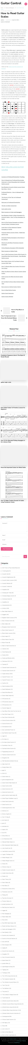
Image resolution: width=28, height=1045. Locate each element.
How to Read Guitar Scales (8, 290)
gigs (3, 770)
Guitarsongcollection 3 (7, 807)
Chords (4, 655)
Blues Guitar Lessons (7, 633)
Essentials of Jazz (6, 745)
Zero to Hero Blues (6, 1032)
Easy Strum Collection (7, 717)
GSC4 (3, 773)
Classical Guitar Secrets (8, 670)
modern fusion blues (7, 873)
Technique (4, 973)
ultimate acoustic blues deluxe (9, 1001)
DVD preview (5, 698)
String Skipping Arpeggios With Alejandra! (12, 248)
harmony (4, 811)
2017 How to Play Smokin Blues (10, 568)
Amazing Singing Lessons (8, 596)
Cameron (4, 649)
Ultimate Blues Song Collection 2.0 (10, 1010)
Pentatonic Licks (6, 892)
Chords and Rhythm (6, 658)
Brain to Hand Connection (8, 645)
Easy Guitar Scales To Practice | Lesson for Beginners (13, 408)
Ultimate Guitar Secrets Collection (10, 1013)
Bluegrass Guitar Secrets (8, 627)
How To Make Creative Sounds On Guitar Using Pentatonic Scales (12, 501)
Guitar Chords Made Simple (8, 783)
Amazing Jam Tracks (7, 593)
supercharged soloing (7, 966)
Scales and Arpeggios (6, 10)
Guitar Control (11, 3)
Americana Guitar (6, 599)
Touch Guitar (5, 998)
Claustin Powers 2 (6, 680)
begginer (4, 614)
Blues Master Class (7, 639)
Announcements (6, 605)
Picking (4, 895)
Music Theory (5, 879)
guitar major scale (6, 382)
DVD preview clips (6, 702)
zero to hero (5, 1029)
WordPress (17, 1042)
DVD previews (5, 705)
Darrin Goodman (6, 686)
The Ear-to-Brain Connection (9, 206)
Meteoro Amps (6, 867)
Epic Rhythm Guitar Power (8, 733)
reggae (4, 910)
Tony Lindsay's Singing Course (9, 994)
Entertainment (5, 726)
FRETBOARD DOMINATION (9, 761)
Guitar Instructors (6, 789)
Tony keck (4, 991)
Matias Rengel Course (7, 860)
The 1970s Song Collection (8, 976)
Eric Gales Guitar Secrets (8, 742)
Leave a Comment (5, 22)
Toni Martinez (5, 988)
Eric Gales (4, 739)
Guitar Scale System (7, 801)
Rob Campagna (5, 913)
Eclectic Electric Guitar (7, 720)
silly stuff (4, 941)
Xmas (3, 1026)
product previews (6, 904)
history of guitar (6, 814)
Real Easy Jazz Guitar (7, 907)
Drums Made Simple (7, 695)
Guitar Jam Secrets (6, 792)
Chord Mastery (5, 652)
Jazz (3, 832)
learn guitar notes (6, 209)
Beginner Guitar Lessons (8, 617)
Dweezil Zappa (5, 708)
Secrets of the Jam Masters (8, 938)
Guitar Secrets (5, 804)
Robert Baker (5, 917)
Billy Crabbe (5, 624)
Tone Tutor (5, 985)
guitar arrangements (7, 779)
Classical (4, 664)
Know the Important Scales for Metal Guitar (13, 467)
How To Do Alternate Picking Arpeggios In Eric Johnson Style (13, 441)
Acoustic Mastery (6, 583)
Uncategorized (5, 1016)
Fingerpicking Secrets (7, 751)
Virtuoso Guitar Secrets (7, 1019)
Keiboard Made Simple (7, 842)
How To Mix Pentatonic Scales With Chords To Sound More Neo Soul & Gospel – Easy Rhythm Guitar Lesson (13, 256)
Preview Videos (6, 901)
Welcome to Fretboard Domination (10, 202)
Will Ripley (5, 1022)
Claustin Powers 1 (6, 677)
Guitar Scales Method (7, 296)
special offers (5, 963)
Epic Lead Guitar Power (7, 730)
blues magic (5, 636)
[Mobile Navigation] (25, 4)
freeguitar (4, 758)
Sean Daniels (5, 932)
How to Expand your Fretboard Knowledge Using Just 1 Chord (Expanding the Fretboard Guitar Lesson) (13, 182)
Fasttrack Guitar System (8, 748)
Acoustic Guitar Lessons (8, 580)
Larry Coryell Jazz (6, 848)
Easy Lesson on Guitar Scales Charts (11, 287)
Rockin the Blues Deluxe (8, 926)
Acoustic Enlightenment (8, 577)
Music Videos (5, 882)
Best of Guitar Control (7, 621)
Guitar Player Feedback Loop (9, 798)
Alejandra (4, 589)
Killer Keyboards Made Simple (9, 845)
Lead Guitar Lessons (7, 851)
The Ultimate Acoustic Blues (9, 982)
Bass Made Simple (6, 611)
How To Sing (5, 817)
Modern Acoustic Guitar (7, 870)
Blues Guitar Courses (7, 630)
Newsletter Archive (7, 888)
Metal (3, 864)
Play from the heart (6, 898)
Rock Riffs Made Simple (8, 923)
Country (4, 683)
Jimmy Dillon (5, 835)
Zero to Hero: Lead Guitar (8, 1035)
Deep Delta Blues (6, 692)
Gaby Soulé (5, 764)
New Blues (5, 885)
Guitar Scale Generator (7, 293)
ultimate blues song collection (9, 1007)
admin (2, 20)
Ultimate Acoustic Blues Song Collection (12, 1004)
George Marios (5, 767)
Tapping (4, 969)
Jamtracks (4, 826)
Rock (3, 920)
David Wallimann (6, 689)
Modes (4, 876)
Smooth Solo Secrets (7, 951)
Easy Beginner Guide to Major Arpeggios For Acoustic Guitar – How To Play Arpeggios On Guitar (13, 217)
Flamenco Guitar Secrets (8, 755)
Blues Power (5, 642)
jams (3, 823)
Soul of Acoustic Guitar (7, 957)
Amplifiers (4, 602)
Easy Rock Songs (6, 714)
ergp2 (3, 736)
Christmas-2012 (6, 661)
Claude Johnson (6, 673)
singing (3, 948)
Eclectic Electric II (6, 723)
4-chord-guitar (5, 571)
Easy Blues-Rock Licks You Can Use (10, 711)
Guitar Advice (5, 776)
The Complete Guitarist (8, 979)
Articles (4, 608)
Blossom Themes (21, 1041)
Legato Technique (6, 854)
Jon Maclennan (5, 839)
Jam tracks (4, 820)
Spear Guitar (5, 960)
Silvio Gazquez (5, 945)
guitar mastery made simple (8, 795)
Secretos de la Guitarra (7, 935)
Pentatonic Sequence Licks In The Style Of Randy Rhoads (13, 356)
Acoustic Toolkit (6, 586)
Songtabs (4, 954)
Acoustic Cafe (5, 574)
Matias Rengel (5, 857)
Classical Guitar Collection (8, 667)
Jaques (3, 829)
